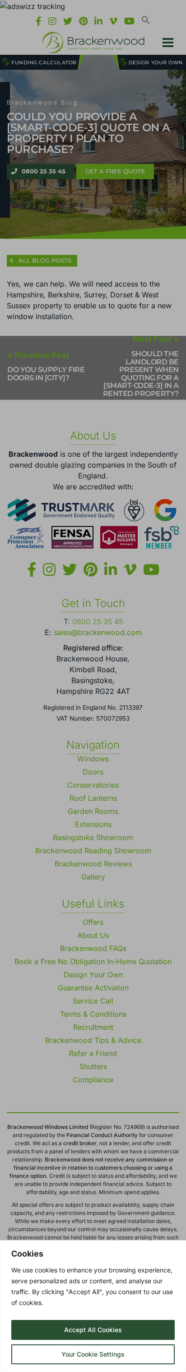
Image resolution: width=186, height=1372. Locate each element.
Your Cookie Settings (93, 1354)
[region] (93, 1306)
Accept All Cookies (93, 1330)
